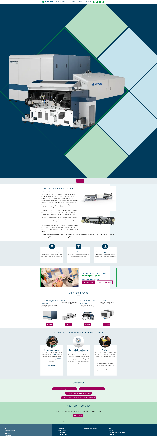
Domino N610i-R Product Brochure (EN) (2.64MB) (79, 393)
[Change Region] (103, 2)
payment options (47, 358)
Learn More (49, 324)
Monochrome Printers (104, 282)
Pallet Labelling (62, 434)
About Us (111, 434)
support (55, 354)
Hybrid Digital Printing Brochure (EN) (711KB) (65, 389)
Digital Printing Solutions (90, 428)
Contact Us (89, 1)
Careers (111, 430)
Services (73, 1)
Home (110, 428)
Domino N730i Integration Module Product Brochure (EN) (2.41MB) (79, 397)
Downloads (72, 181)
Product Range (58, 181)
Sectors (57, 1)
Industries (61, 428)
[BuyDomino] (94, 2)
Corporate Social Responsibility (117, 432)
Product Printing (62, 430)
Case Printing (61, 432)
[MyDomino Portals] (100, 2)
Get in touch (80, 181)
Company (80, 1)
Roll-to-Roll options (88, 282)
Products (65, 1)
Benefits (51, 181)
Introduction (44, 181)
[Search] (97, 2)
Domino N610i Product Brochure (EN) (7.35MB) (93, 389)
